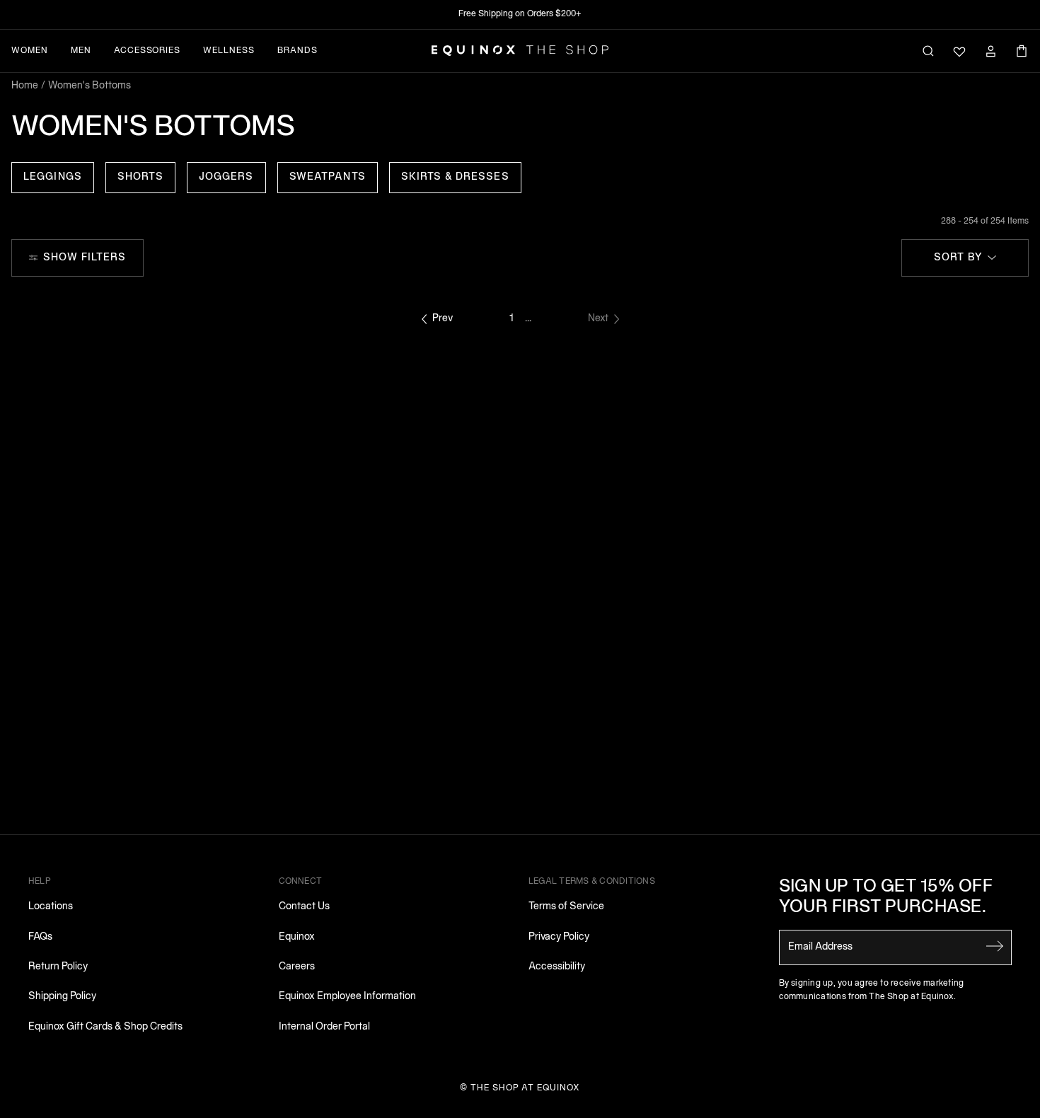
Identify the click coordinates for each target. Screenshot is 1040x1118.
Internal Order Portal (324, 1027)
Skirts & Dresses (455, 177)
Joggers (226, 177)
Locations (50, 906)
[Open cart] (1022, 51)
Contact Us (304, 906)
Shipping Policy (62, 996)
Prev (442, 318)
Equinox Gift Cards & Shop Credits (105, 1027)
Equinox (297, 937)
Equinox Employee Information (347, 996)
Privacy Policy (558, 937)
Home (24, 86)
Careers (297, 967)
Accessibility (556, 967)
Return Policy (58, 967)
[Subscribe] (994, 946)
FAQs (40, 937)
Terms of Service (566, 906)
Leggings (52, 177)
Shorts (140, 177)
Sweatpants (327, 177)
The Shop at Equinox (525, 1088)
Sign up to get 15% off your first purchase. (886, 898)
